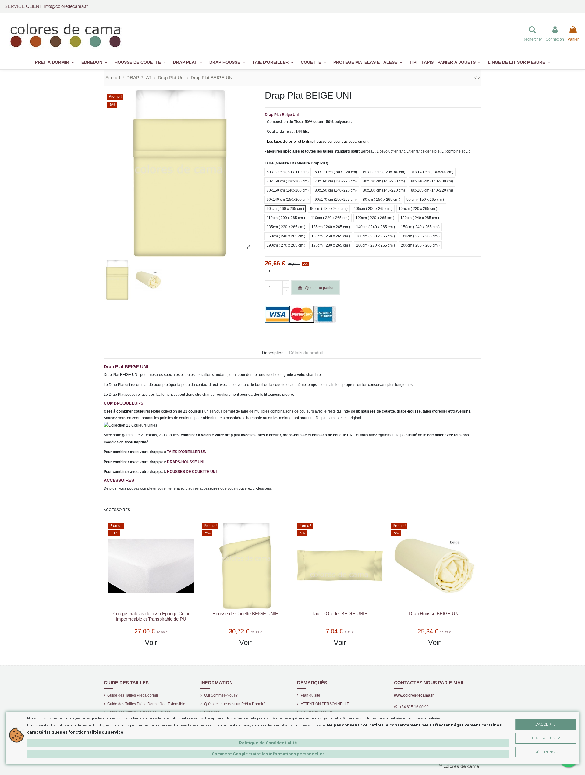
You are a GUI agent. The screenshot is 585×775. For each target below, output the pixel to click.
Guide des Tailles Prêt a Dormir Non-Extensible (146, 704)
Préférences (545, 751)
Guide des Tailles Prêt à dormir (132, 695)
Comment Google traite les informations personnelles (268, 754)
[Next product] (479, 78)
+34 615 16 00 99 (414, 707)
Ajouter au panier (319, 288)
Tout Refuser (545, 737)
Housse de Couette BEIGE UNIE (245, 613)
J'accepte (545, 724)
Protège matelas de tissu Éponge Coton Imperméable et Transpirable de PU (151, 616)
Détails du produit (306, 352)
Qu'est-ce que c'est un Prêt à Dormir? (234, 704)
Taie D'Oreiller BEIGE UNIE (339, 613)
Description (273, 352)
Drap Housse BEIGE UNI (434, 613)
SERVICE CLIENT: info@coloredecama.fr (46, 6)
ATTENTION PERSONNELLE (325, 704)
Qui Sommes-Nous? (221, 695)
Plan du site (310, 695)
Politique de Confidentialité (268, 742)
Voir (151, 642)
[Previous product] (476, 78)
